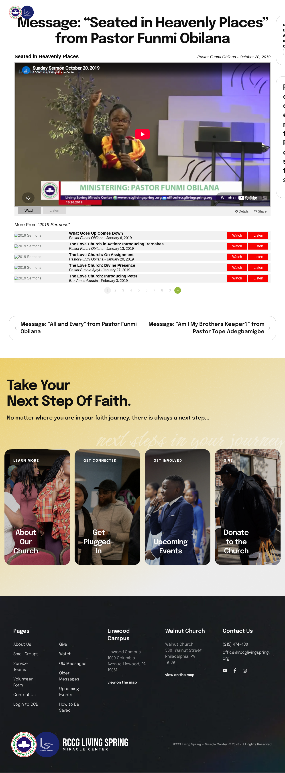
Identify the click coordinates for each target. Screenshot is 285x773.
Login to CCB (25, 705)
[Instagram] (264, 12)
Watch (29, 210)
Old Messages (72, 664)
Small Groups (26, 654)
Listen (54, 210)
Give (63, 645)
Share (262, 211)
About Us (22, 645)
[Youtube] (225, 670)
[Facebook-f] (257, 12)
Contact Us (24, 695)
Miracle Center (216, 744)
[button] (273, 12)
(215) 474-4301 (236, 645)
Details (244, 211)
